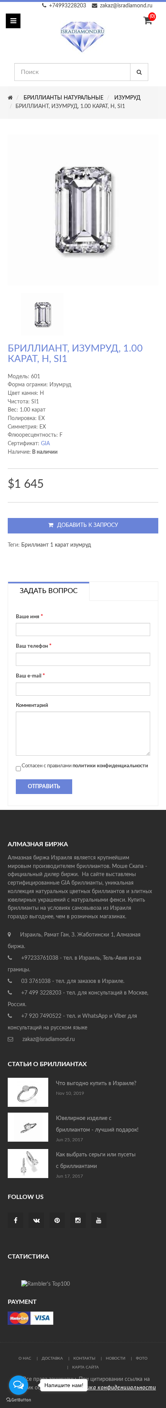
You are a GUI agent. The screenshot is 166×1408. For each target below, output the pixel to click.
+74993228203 (67, 6)
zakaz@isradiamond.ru (126, 6)
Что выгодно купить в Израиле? (96, 1083)
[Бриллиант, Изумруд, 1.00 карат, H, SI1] (42, 314)
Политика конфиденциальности (112, 1388)
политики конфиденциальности (110, 765)
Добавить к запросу (87, 525)
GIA (45, 443)
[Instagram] (78, 1221)
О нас (25, 1358)
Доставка (52, 1358)
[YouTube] (99, 1221)
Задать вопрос (49, 591)
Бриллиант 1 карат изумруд (56, 545)
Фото (141, 1358)
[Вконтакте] (36, 1221)
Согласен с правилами (85, 765)
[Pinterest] (57, 1221)
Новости (115, 1358)
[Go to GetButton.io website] (18, 1400)
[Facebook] (15, 1221)
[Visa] (30, 1318)
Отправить (44, 786)
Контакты (84, 1358)
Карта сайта (85, 1367)
